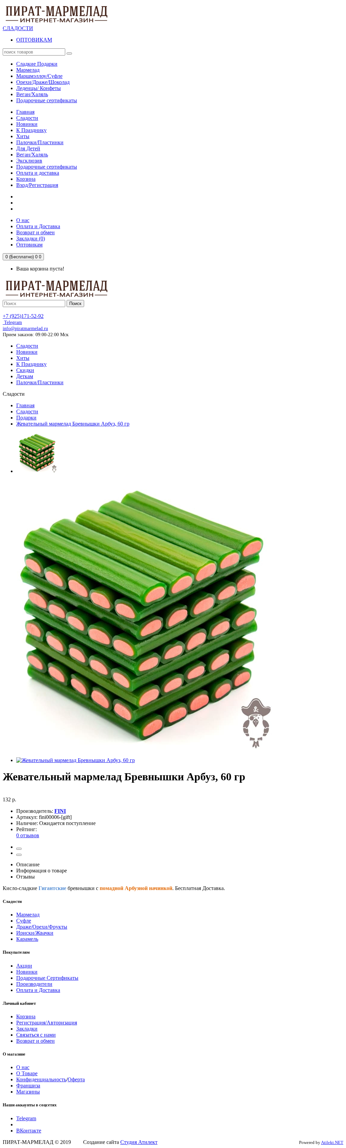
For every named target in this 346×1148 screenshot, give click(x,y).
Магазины (28, 1092)
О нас (22, 1067)
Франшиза (28, 1085)
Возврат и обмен (35, 1041)
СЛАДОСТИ (18, 28)
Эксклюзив (29, 161)
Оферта (76, 1079)
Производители (34, 984)
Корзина (25, 179)
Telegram (12, 322)
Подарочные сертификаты (46, 167)
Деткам (24, 376)
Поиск (75, 303)
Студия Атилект (138, 1142)
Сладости (27, 118)
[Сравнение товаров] (19, 855)
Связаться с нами (36, 1035)
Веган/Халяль (32, 154)
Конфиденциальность (41, 1079)
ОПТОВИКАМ (34, 40)
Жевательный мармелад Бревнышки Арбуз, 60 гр (72, 424)
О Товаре (27, 1073)
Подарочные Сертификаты (47, 978)
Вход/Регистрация (37, 185)
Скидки (25, 370)
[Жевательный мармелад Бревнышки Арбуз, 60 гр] (36, 471)
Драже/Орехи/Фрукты (41, 927)
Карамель (27, 939)
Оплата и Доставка (38, 990)
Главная (25, 112)
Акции (24, 966)
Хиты (22, 136)
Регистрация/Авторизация (46, 1022)
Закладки (27, 1029)
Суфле (23, 921)
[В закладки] (19, 849)
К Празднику (31, 130)
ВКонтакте (28, 1130)
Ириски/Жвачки (34, 933)
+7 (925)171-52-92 (23, 316)
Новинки (27, 124)
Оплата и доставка (37, 173)
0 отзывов (27, 835)
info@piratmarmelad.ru (25, 328)
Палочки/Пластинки (40, 142)
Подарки (26, 417)
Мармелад (28, 914)
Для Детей (28, 148)
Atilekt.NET (332, 1142)
